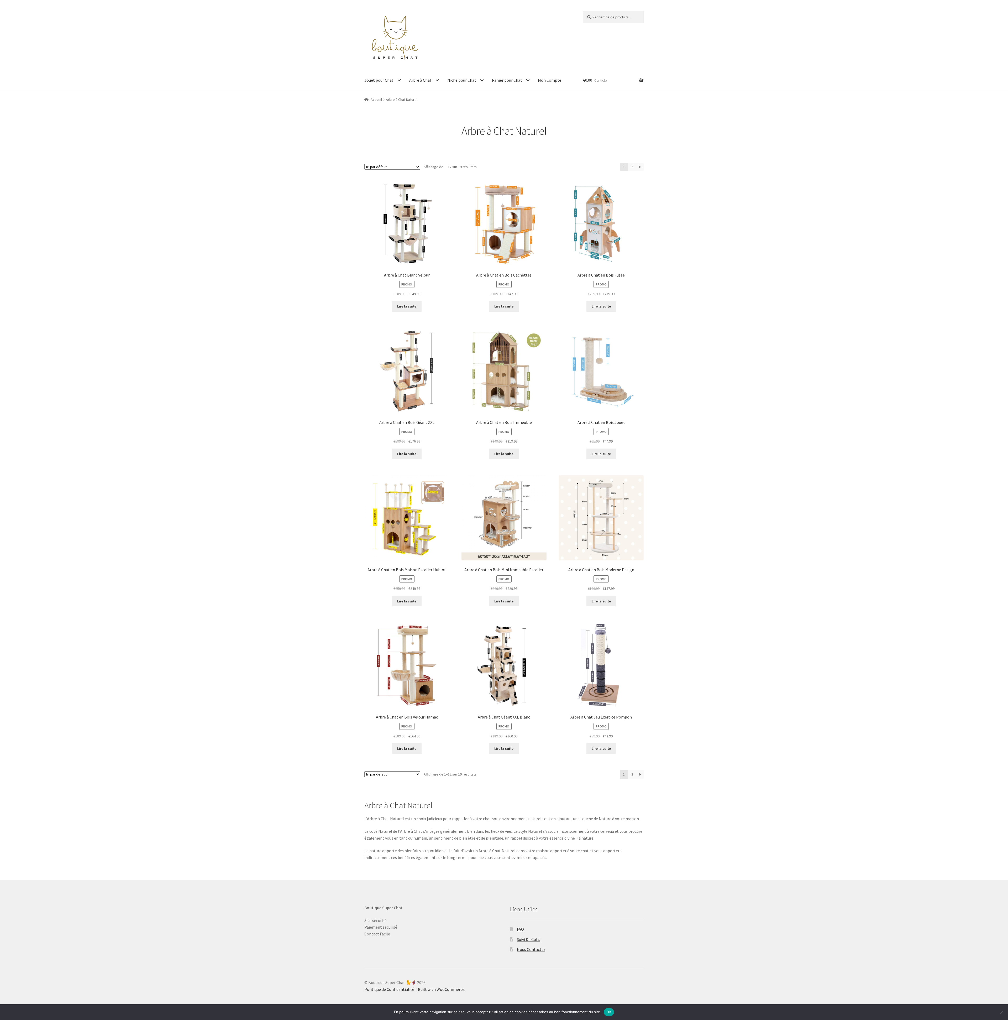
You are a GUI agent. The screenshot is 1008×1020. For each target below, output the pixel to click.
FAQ (520, 929)
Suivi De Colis (528, 939)
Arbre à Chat (420, 80)
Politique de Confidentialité (389, 989)
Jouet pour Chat (378, 80)
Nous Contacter (531, 949)
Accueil (376, 99)
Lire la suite (406, 306)
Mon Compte (549, 80)
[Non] (1001, 1012)
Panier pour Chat (507, 80)
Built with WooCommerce (441, 989)
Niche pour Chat (461, 80)
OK (608, 1012)
